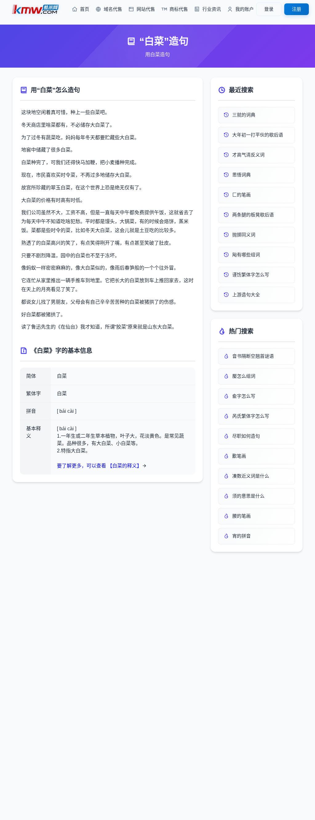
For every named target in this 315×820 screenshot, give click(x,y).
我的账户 (244, 9)
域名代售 (113, 9)
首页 (84, 9)
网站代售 (146, 9)
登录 (268, 9)
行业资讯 (211, 9)
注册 (296, 9)
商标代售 (178, 9)
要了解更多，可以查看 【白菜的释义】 (99, 465)
